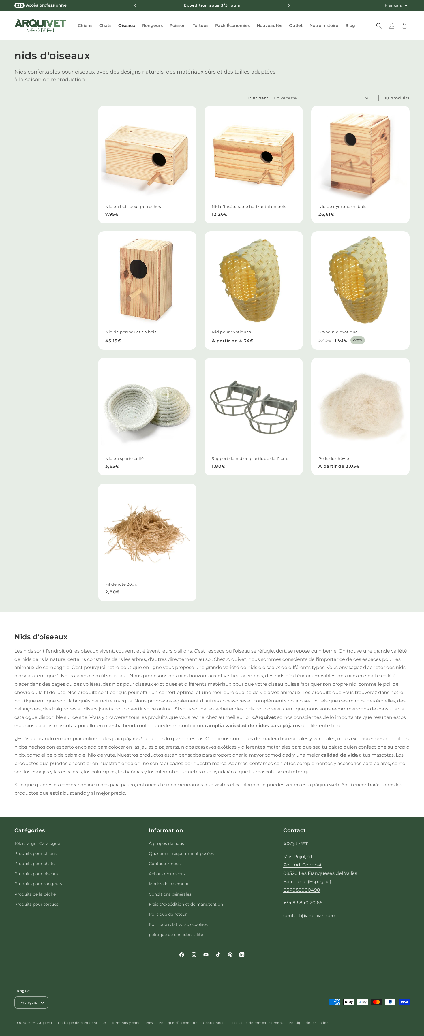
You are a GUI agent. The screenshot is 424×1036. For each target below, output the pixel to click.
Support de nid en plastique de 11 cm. (250, 458)
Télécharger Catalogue (37, 843)
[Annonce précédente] (135, 5)
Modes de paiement (169, 883)
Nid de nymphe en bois (342, 206)
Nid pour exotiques (231, 332)
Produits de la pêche (35, 894)
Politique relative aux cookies (178, 924)
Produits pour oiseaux (36, 873)
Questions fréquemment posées (181, 853)
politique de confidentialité (176, 934)
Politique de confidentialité (82, 1023)
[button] (85, 25)
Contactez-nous (165, 863)
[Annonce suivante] (289, 5)
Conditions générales (170, 894)
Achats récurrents (167, 873)
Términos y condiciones (132, 1023)
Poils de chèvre (333, 458)
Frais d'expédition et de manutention (186, 904)
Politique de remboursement (257, 1023)
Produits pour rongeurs (38, 883)
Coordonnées (214, 1023)
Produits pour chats (34, 863)
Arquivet (44, 1023)
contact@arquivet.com (310, 915)
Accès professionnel (42, 5)
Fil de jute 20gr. (121, 584)
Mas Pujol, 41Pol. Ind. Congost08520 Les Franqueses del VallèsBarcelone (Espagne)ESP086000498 (320, 873)
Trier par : (257, 98)
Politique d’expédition (178, 1023)
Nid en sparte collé (124, 458)
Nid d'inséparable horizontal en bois (249, 206)
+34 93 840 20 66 (302, 902)
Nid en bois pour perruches (133, 206)
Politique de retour (168, 914)
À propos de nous (166, 843)
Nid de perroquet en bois (130, 332)
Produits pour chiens (35, 853)
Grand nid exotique (338, 332)
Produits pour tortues (36, 904)
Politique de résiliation (309, 1023)
